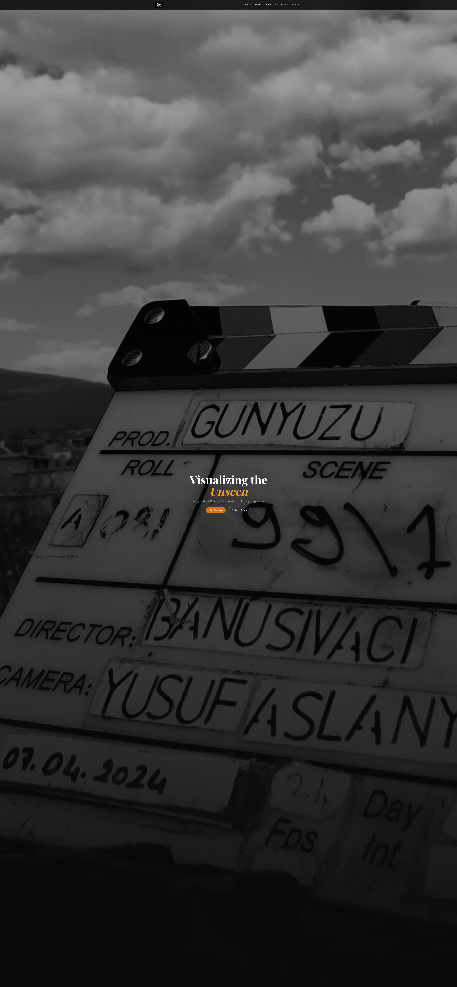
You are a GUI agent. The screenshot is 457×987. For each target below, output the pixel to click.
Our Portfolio (216, 510)
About (248, 5)
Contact (297, 5)
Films (258, 5)
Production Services (276, 5)
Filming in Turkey (239, 510)
